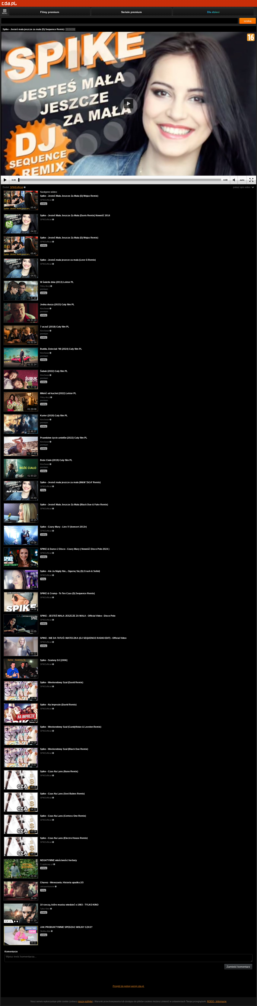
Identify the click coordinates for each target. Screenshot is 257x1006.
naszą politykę (85, 1001)
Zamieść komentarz (238, 966)
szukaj (247, 20)
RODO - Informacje (217, 1001)
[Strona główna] (9, 3)
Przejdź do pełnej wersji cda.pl (128, 986)
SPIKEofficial (16, 187)
